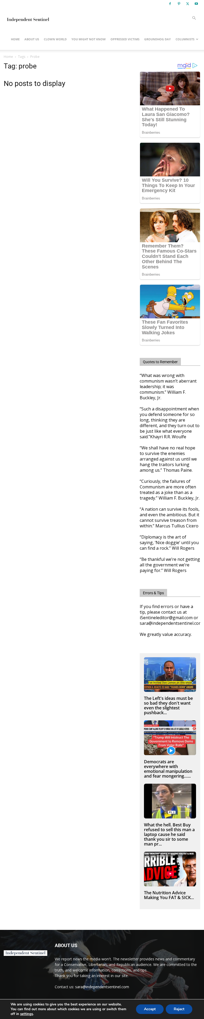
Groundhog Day (157, 39)
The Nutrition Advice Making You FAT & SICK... (169, 895)
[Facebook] (170, 3)
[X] (188, 3)
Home (15, 39)
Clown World (55, 39)
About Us (31, 39)
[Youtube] (196, 3)
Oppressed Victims (124, 39)
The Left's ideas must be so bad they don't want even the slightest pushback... (168, 705)
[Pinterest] (179, 3)
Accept (150, 1009)
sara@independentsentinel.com (102, 986)
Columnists (185, 39)
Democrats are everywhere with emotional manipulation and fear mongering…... (168, 768)
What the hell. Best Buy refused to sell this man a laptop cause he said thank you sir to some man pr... (169, 834)
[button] (194, 18)
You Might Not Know (88, 39)
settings (26, 1014)
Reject (179, 1009)
